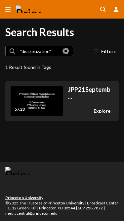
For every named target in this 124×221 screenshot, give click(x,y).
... (89, 93)
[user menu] (116, 9)
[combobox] (39, 51)
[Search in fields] (66, 51)
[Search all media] (103, 9)
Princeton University (24, 197)
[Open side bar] (8, 9)
